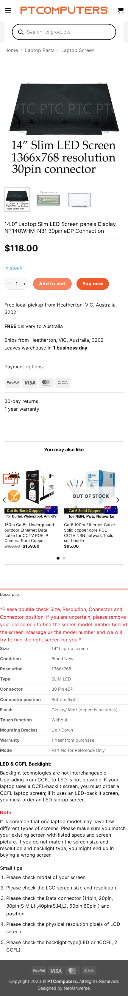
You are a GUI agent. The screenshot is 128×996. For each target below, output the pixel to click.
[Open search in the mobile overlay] (64, 32)
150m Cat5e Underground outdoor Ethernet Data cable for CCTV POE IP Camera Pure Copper (29, 532)
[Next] (113, 122)
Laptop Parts (39, 50)
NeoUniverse (77, 988)
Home (11, 50)
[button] (8, 10)
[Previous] (14, 122)
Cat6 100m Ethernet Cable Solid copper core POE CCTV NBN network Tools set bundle (89, 532)
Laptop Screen (77, 50)
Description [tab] (10, 594)
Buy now (92, 284)
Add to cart (52, 284)
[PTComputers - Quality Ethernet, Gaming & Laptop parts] (64, 10)
